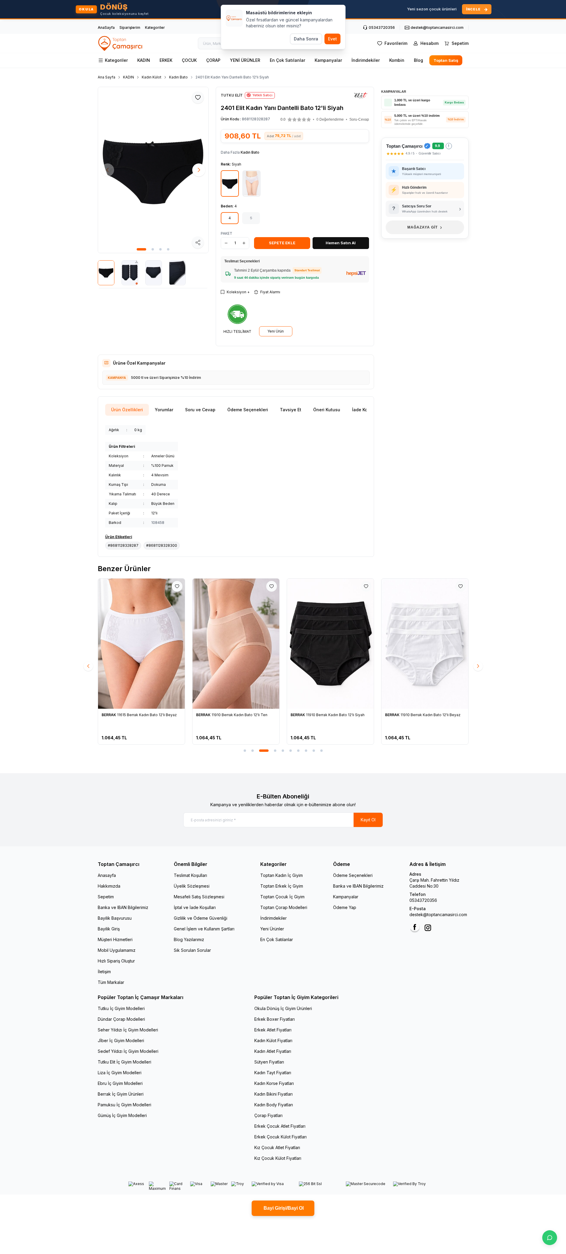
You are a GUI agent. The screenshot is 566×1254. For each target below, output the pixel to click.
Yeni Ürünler (272, 928)
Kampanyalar (328, 60)
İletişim (104, 971)
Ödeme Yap (344, 907)
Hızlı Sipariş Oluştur (116, 960)
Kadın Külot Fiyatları (273, 1040)
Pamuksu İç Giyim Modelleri (124, 1104)
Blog (418, 60)
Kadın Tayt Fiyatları (272, 1072)
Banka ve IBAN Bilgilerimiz (123, 907)
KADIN (143, 60)
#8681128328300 (161, 545)
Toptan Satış (445, 60)
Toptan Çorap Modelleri (283, 907)
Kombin (396, 60)
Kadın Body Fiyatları (273, 1104)
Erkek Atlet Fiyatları (272, 1029)
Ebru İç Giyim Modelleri (120, 1083)
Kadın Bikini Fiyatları (273, 1094)
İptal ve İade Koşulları (195, 907)
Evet (332, 38)
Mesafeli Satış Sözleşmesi (199, 896)
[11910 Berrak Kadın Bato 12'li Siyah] (330, 644)
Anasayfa (107, 875)
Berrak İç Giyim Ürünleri (121, 1094)
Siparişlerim (129, 27)
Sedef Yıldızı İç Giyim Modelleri (128, 1051)
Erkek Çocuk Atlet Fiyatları (279, 1126)
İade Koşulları (366, 409)
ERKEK (166, 60)
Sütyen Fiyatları (269, 1061)
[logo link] (121, 43)
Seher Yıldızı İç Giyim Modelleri (128, 1029)
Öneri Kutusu (326, 409)
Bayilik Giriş (109, 928)
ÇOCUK (189, 60)
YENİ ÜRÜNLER (245, 60)
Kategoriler (155, 27)
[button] (141, 249)
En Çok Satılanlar (287, 60)
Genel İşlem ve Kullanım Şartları (204, 928)
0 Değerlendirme (330, 119)
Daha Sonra (306, 38)
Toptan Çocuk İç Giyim (282, 896)
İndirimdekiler (365, 60)
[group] (153, 170)
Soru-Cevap (359, 119)
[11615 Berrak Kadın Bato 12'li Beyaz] (141, 644)
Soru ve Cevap (200, 409)
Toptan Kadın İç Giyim (281, 875)
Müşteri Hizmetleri (115, 939)
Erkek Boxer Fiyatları (274, 1019)
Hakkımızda (109, 885)
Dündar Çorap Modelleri (121, 1019)
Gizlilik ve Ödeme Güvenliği (200, 918)
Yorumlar (164, 409)
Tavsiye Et (290, 409)
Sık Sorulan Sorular (192, 950)
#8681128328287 (123, 545)
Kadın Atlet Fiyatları (272, 1051)
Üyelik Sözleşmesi (191, 885)
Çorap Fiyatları (268, 1115)
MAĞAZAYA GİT (424, 227)
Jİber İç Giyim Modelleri (121, 1040)
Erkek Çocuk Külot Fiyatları (280, 1136)
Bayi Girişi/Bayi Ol (283, 1208)
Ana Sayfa (106, 77)
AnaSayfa (106, 27)
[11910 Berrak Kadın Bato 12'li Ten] (236, 644)
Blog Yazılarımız (189, 939)
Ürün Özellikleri (127, 409)
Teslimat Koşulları (190, 875)
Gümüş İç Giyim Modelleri (122, 1115)
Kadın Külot (151, 77)
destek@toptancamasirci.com (438, 914)
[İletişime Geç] (549, 1237)
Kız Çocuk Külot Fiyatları (277, 1158)
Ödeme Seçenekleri (247, 409)
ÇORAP (213, 60)
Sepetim (106, 896)
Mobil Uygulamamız (116, 950)
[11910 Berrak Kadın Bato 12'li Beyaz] (424, 644)
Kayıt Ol (368, 819)
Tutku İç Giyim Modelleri (121, 1008)
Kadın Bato (178, 77)
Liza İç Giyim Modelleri (119, 1072)
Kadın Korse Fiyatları (274, 1083)
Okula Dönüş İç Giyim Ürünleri (283, 1008)
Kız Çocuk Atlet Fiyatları (277, 1147)
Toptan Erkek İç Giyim (281, 885)
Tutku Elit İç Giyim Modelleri (124, 1061)
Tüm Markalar (111, 982)
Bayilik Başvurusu (115, 918)
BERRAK (109, 715)
